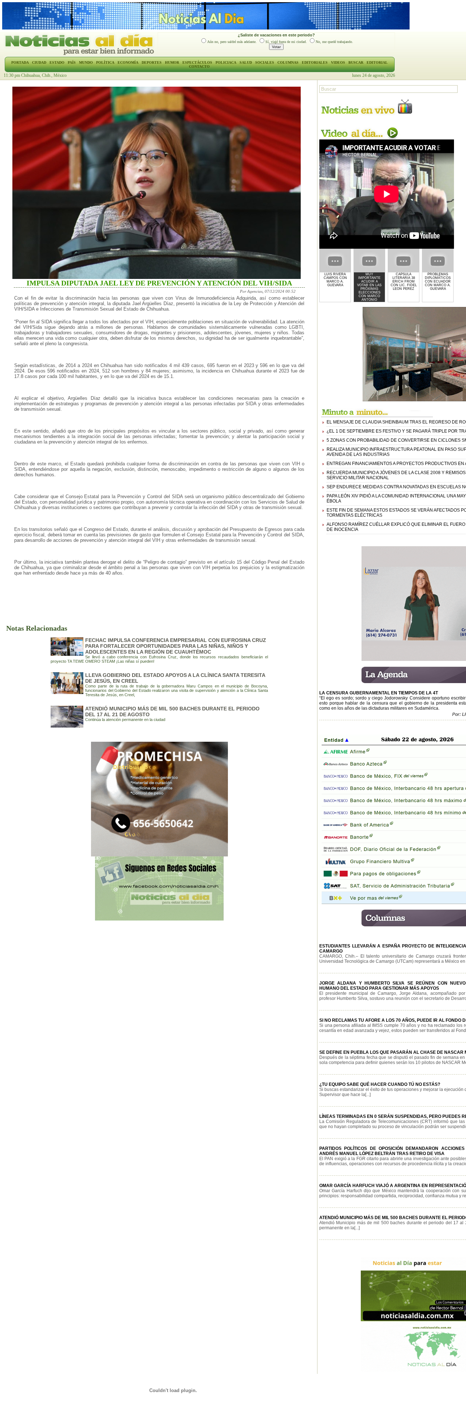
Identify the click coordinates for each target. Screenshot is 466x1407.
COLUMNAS (288, 62)
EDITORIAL (377, 62)
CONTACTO (199, 66)
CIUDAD (39, 62)
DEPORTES (152, 62)
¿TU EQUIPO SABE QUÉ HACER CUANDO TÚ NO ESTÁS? (379, 1084)
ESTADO (57, 62)
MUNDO (86, 62)
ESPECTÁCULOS (197, 62)
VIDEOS (338, 62)
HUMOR (172, 62)
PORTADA (20, 62)
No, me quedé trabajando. (334, 42)
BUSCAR (355, 62)
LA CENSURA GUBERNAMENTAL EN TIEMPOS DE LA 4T (378, 692)
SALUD (246, 62)
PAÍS (72, 62)
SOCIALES (264, 62)
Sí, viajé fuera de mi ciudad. (286, 42)
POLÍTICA (105, 62)
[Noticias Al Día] (81, 54)
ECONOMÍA (128, 62)
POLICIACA (226, 62)
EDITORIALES (315, 62)
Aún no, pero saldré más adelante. (232, 42)
